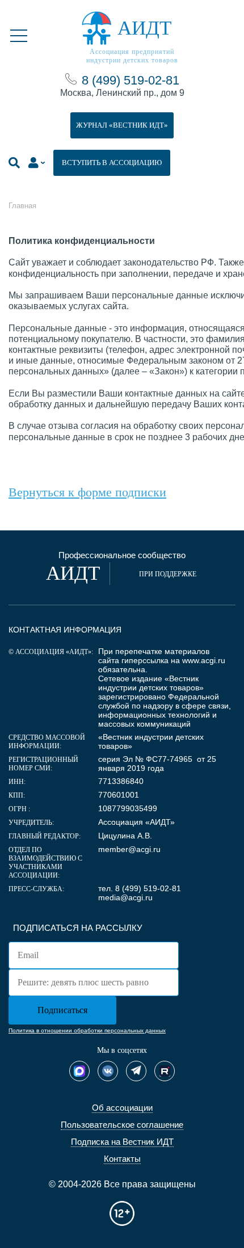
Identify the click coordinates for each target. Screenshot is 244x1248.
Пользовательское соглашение (122, 1124)
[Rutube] (164, 1071)
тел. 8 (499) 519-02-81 (139, 888)
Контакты (122, 1158)
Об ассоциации (122, 1107)
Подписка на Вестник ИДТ (122, 1141)
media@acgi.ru (125, 897)
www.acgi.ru (203, 660)
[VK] (108, 1071)
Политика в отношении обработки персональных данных (87, 1030)
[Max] (79, 1071)
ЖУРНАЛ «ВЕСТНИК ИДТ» (122, 125)
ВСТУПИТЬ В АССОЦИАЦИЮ (112, 162)
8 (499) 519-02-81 (130, 80)
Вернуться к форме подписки (87, 492)
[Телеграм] (136, 1071)
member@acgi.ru (129, 849)
